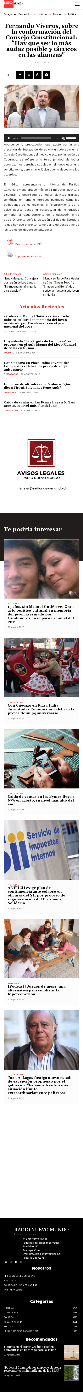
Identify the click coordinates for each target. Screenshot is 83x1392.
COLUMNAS (10, 392)
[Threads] (21, 1262)
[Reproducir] (9, 138)
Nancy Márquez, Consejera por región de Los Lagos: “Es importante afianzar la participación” (21, 284)
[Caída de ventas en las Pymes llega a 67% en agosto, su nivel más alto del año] (41, 759)
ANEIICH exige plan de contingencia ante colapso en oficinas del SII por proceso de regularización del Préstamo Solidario (36, 895)
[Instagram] (11, 1262)
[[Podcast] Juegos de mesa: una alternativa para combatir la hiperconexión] (41, 949)
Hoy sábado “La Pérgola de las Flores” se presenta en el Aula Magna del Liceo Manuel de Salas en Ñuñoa (40, 344)
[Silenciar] (63, 138)
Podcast (57, 14)
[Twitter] (6, 1262)
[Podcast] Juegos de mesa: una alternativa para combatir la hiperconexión (36, 990)
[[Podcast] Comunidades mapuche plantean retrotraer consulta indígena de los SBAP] (71, 1372)
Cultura (9, 353)
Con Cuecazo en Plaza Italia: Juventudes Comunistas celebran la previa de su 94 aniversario (36, 366)
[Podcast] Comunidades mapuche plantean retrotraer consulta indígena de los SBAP (32, 1369)
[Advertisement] (41, 1145)
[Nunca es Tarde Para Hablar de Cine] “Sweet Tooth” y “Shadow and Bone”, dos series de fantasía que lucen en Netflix (61, 286)
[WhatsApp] (38, 75)
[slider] (71, 137)
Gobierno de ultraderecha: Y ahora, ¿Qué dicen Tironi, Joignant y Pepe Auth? (37, 386)
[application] (41, 138)
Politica (72, 14)
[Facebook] (20, 75)
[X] (29, 75)
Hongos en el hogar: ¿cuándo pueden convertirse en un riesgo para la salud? (30, 1348)
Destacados (25, 14)
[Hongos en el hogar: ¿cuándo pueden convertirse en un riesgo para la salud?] (71, 1352)
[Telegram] (46, 75)
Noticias (42, 14)
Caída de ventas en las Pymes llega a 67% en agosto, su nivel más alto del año (39, 404)
